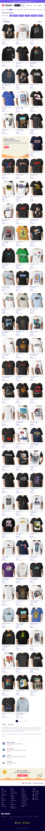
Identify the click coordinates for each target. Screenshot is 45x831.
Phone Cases (20, 9)
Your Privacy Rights (24, 805)
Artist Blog (13, 804)
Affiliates (12, 798)
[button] (22, 1)
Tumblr (36, 797)
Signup (2, 804)
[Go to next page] (28, 721)
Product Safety (25, 798)
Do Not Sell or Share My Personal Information (23, 816)
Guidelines (24, 797)
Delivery (23, 791)
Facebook (37, 793)
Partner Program (12, 795)
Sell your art (13, 800)
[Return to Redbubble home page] (7, 5)
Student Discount (3, 799)
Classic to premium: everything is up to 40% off (22, 1)
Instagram (37, 791)
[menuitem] (2, 9)
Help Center (24, 795)
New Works (3, 795)
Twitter (36, 795)
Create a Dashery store (14, 807)
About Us (13, 791)
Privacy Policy (11, 816)
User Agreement (4, 816)
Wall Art (26, 9)
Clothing (8, 9)
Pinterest (37, 799)
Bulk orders (3, 806)
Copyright (24, 800)
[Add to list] (13, 40)
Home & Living (32, 9)
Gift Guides (3, 791)
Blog (2, 797)
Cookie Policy (35, 816)
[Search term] (23, 5)
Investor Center (14, 793)
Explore (2, 9)
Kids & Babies (39, 9)
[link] (10, 16)
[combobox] (19, 5)
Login (2, 802)
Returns (23, 793)
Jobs (12, 802)
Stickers (14, 9)
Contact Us (24, 802)
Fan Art (3, 793)
